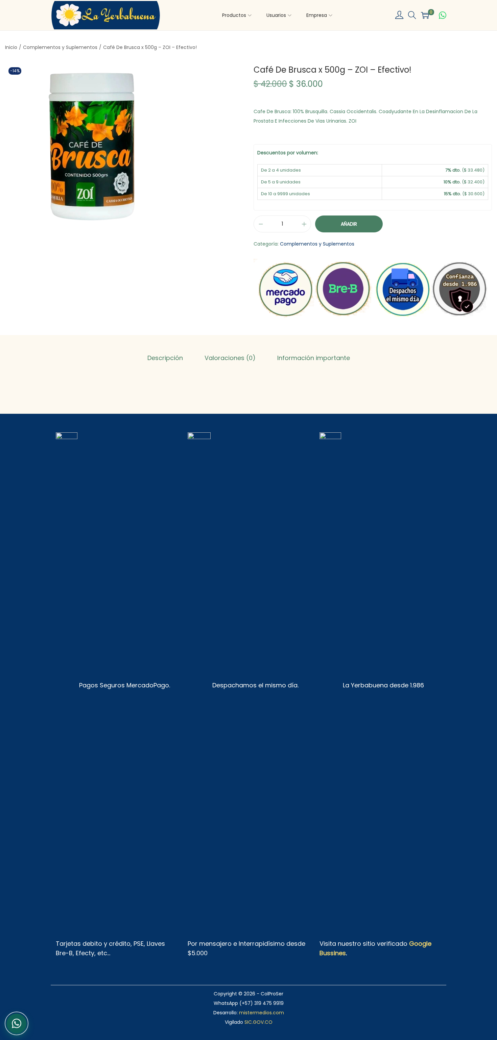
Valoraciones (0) (230, 358)
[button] (412, 15)
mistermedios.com (261, 1012)
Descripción (165, 358)
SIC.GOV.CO (258, 1022)
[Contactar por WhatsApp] (442, 15)
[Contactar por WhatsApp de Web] (16, 1022)
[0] (425, 15)
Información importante (313, 358)
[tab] (165, 358)
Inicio (11, 47)
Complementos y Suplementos (60, 47)
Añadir (349, 224)
